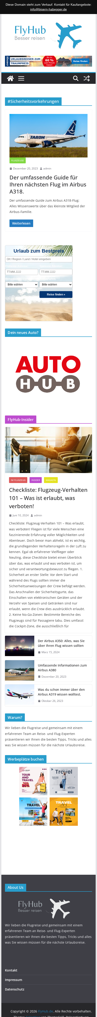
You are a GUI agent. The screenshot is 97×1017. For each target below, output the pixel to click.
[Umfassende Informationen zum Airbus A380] (19, 671)
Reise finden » (56, 294)
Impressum (13, 980)
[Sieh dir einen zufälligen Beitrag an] (86, 78)
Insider (35, 480)
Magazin (51, 480)
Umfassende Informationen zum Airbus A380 (62, 667)
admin (47, 168)
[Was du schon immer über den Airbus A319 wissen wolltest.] (19, 695)
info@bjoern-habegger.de (48, 9)
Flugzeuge (17, 160)
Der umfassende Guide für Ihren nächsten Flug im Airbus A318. (47, 184)
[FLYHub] (48, 899)
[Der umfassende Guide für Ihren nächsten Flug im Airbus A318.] (48, 135)
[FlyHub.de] (10, 78)
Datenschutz (14, 989)
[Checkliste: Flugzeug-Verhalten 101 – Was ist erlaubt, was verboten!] (48, 450)
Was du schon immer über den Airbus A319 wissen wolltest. (61, 691)
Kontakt (11, 970)
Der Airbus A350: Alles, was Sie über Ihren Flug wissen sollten (61, 643)
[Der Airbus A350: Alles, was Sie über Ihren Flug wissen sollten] (19, 646)
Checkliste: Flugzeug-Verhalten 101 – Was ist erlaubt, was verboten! (48, 498)
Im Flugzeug (18, 480)
